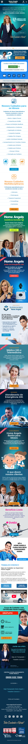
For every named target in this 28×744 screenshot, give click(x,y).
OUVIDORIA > (14, 683)
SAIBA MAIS (14, 169)
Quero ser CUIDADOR (6, 585)
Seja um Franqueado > (18, 657)
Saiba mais (22, 4)
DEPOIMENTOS (14, 503)
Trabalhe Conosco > (19, 659)
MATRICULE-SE (6, 638)
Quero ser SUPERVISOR (21, 585)
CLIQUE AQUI (13, 66)
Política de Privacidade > (14, 699)
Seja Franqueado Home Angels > (14, 689)
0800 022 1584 (14, 677)
